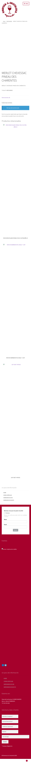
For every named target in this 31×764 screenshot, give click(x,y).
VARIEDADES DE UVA (8, 497)
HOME (4, 492)
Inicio (4, 21)
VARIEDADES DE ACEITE (8, 500)
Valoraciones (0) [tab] (6, 97)
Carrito (24, 760)
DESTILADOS (9, 21)
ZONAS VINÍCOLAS (7, 495)
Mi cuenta (5, 761)
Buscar (15, 761)
